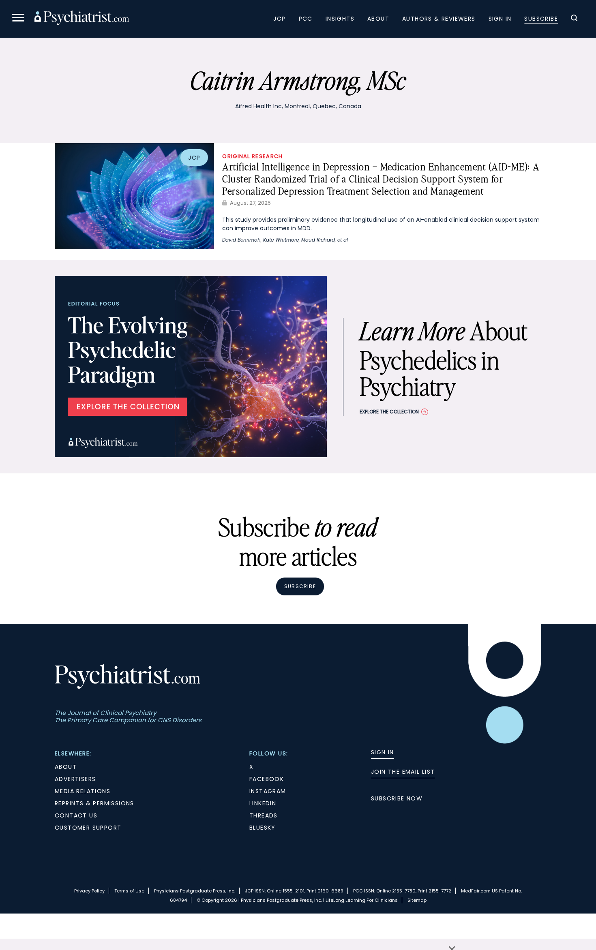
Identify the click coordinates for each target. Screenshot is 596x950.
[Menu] (18, 19)
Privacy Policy (89, 891)
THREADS (263, 815)
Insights (340, 19)
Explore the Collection (389, 411)
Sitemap (417, 900)
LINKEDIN (262, 803)
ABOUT (66, 767)
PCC (306, 19)
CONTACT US (76, 815)
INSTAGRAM (267, 791)
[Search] (574, 19)
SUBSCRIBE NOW (396, 798)
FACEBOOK (266, 779)
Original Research (252, 156)
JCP (279, 19)
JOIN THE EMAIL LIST (403, 772)
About (378, 19)
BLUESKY (262, 828)
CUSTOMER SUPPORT (88, 828)
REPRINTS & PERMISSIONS (94, 803)
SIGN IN (382, 752)
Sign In (500, 19)
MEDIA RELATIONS (82, 791)
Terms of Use (129, 891)
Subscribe (541, 19)
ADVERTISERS (75, 779)
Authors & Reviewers (439, 19)
